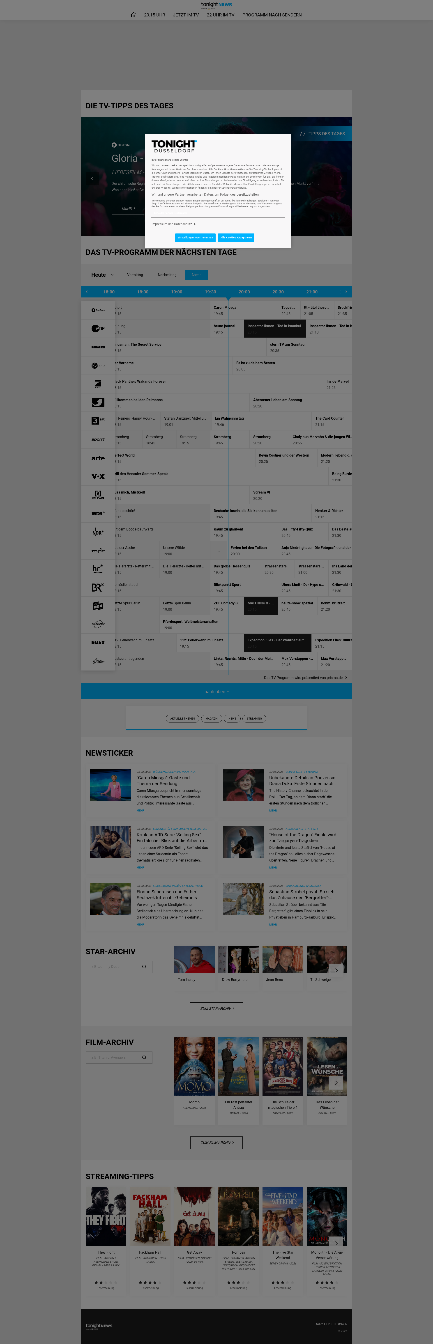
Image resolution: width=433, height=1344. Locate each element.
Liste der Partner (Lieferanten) (171, 213)
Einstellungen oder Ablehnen (195, 237)
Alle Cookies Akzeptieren (236, 237)
